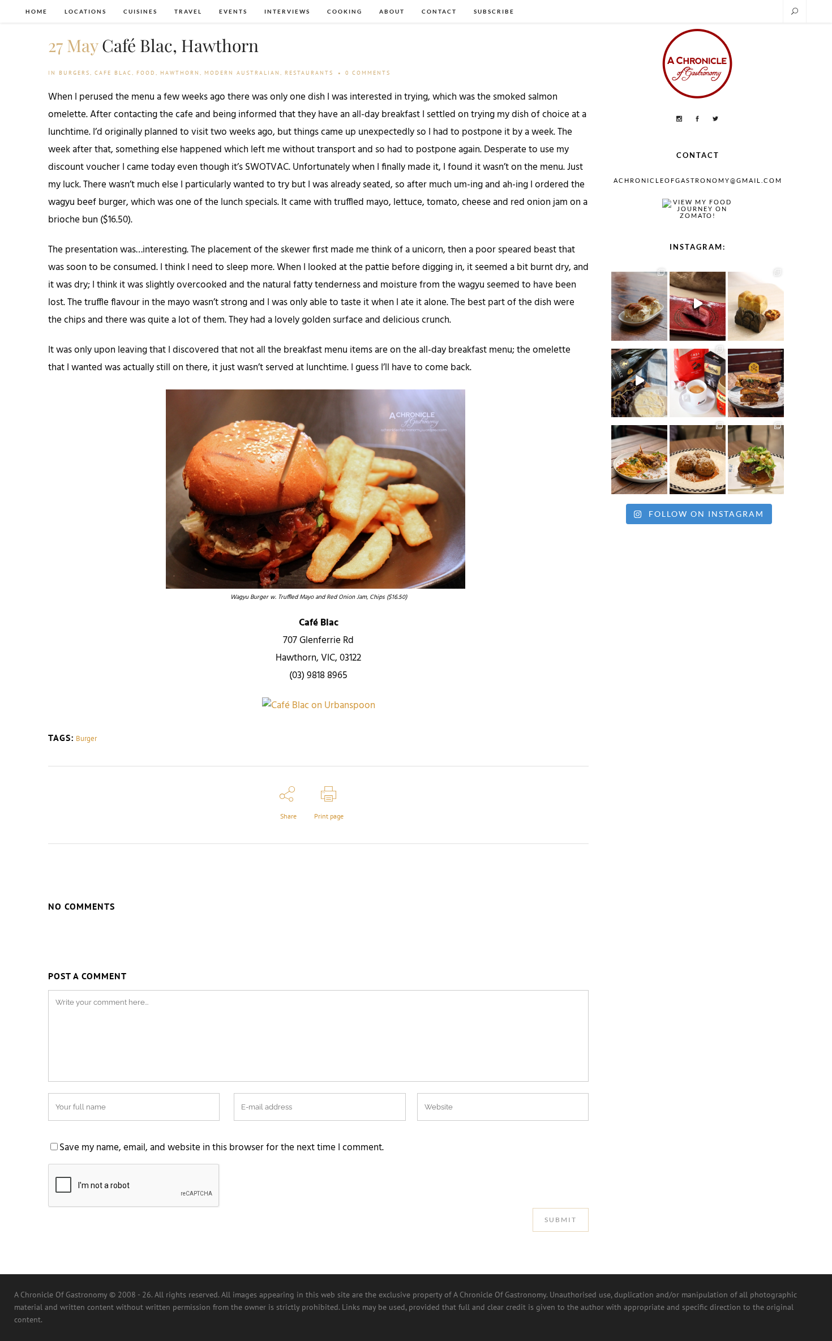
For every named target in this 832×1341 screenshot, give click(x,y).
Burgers (74, 72)
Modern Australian (242, 72)
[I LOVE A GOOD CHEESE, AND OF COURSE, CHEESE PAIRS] (639, 380)
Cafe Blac (113, 72)
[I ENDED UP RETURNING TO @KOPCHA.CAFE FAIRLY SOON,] (756, 380)
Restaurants (309, 72)
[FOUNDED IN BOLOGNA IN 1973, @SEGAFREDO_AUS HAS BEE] (698, 380)
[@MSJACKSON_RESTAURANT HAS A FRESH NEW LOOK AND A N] (756, 456)
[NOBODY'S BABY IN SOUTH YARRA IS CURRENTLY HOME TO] (639, 303)
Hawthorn (180, 72)
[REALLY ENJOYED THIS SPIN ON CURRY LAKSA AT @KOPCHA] (639, 456)
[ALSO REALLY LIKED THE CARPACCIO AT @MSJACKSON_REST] (698, 456)
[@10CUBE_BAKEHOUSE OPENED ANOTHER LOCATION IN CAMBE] (756, 303)
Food (146, 72)
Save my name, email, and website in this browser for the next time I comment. (221, 1148)
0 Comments (368, 72)
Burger (86, 738)
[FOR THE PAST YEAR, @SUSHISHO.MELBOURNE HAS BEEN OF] (698, 303)
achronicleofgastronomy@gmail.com (698, 180)
